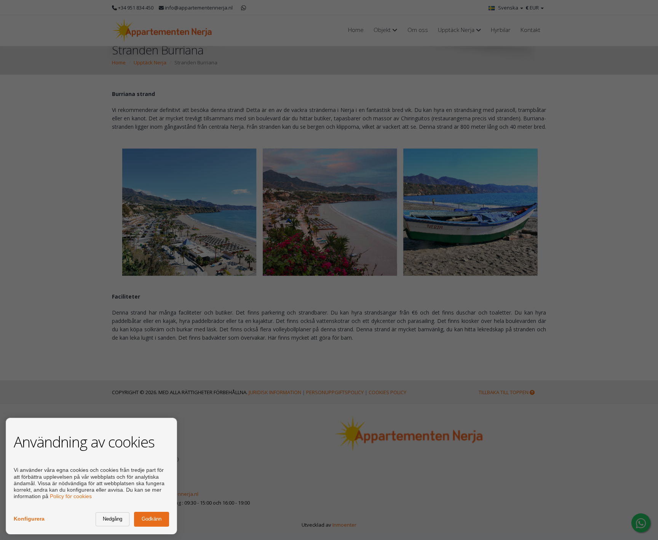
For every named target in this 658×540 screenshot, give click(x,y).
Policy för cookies (71, 496)
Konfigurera (29, 519)
